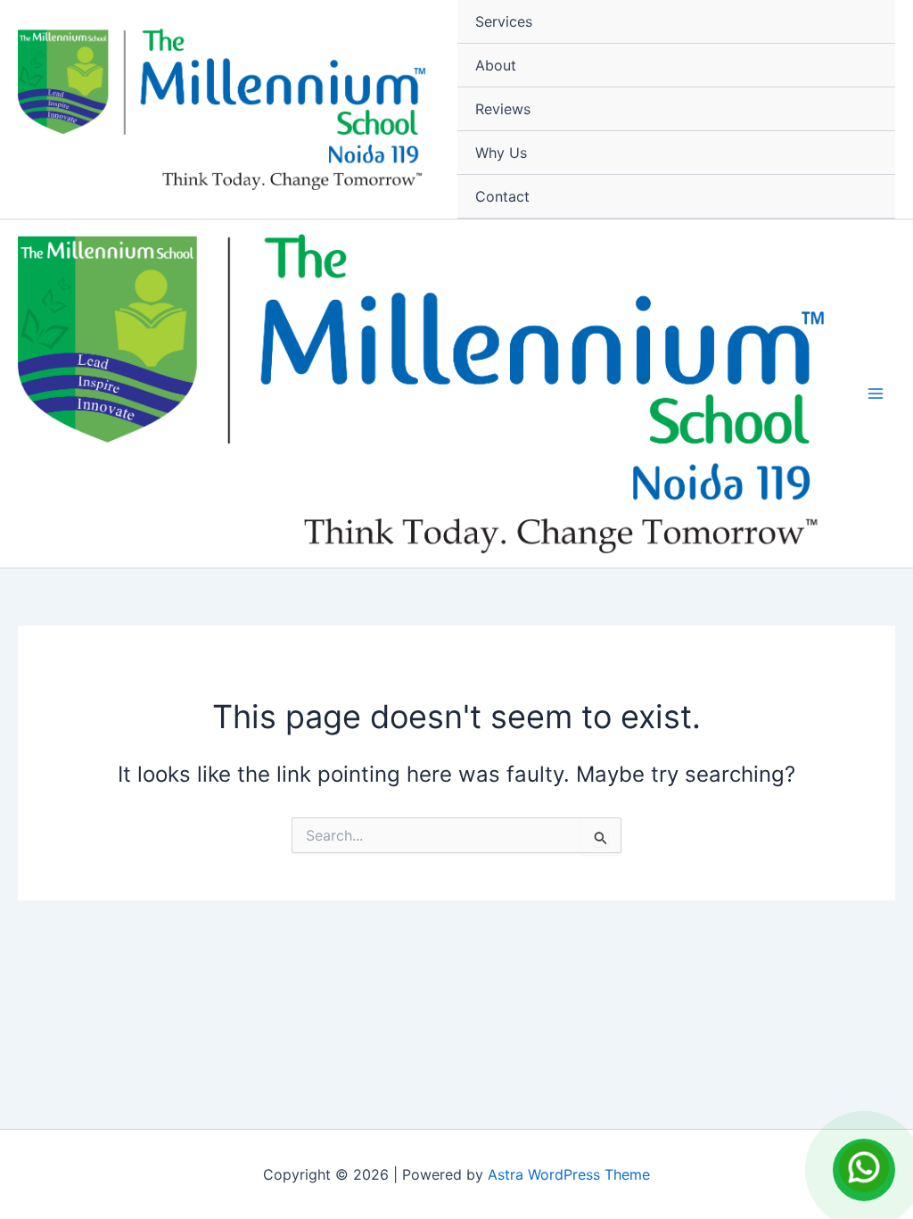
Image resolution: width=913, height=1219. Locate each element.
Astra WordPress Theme (569, 1174)
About (495, 65)
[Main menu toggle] (875, 393)
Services (503, 21)
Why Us (501, 153)
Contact (502, 196)
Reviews (503, 109)
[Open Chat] (864, 1170)
